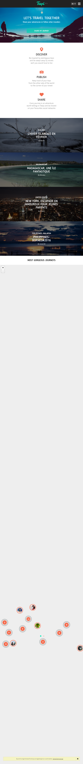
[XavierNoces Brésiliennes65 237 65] (13, 643)
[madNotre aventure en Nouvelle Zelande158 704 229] (80, 648)
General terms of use (58, 759)
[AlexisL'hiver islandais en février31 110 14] (19, 610)
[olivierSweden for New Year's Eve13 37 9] (32, 607)
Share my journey (41, 31)
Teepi (41, 3)
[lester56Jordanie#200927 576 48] (37, 625)
